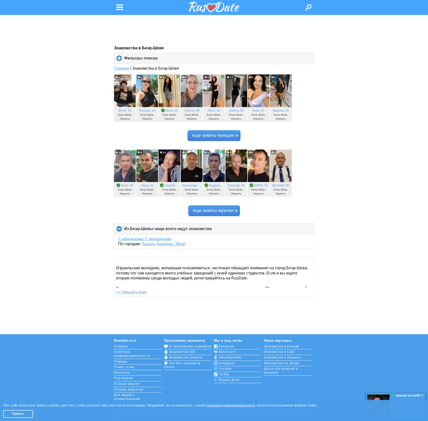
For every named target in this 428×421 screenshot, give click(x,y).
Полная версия (126, 384)
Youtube (225, 368)
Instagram (227, 363)
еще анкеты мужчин (213, 210)
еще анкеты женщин (213, 135)
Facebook (227, 346)
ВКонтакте (227, 352)
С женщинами (158, 239)
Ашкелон (164, 244)
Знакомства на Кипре (282, 363)
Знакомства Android (185, 357)
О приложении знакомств (190, 346)
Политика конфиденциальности (132, 354)
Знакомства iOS (182, 352)
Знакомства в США (279, 352)
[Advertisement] (214, 30)
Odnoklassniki (230, 357)
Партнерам (123, 378)
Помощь (120, 361)
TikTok (224, 374)
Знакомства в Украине (282, 357)
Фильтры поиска (149, 60)
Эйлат (180, 244)
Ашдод (148, 244)
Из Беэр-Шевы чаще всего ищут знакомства (176, 230)
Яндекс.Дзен (229, 380)
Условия (121, 346)
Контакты (122, 372)
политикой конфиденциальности (230, 405)
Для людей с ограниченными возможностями (127, 398)
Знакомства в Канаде (281, 346)
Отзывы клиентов (128, 389)
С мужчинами (130, 239)
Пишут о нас (124, 367)
